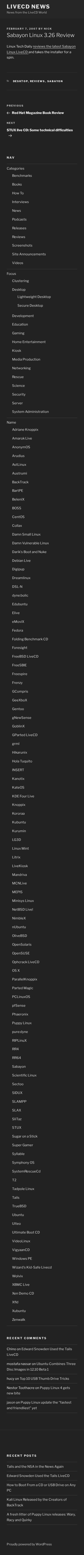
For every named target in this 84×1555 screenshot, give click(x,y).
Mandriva (19, 875)
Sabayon (55, 81)
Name (11, 422)
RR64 (16, 1058)
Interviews (20, 202)
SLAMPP (19, 1102)
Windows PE (22, 1259)
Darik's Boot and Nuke (29, 552)
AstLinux (19, 465)
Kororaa (18, 813)
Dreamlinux (21, 578)
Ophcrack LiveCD (25, 962)
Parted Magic (22, 988)
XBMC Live (21, 1285)
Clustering (20, 281)
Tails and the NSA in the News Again (35, 1467)
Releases (19, 228)
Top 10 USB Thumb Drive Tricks (44, 1379)
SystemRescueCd (26, 1171)
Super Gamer (22, 1145)
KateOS (18, 787)
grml (15, 744)
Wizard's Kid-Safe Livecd (32, 1267)
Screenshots (22, 245)
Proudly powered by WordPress (29, 1544)
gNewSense (21, 718)
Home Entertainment (29, 342)
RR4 (15, 1049)
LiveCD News (28, 6)
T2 (14, 1180)
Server (17, 403)
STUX (16, 1128)
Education (20, 324)
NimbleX (19, 918)
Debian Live (21, 561)
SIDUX (17, 1093)
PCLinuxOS (21, 997)
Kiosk (16, 351)
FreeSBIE (19, 665)
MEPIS (17, 892)
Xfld (15, 1302)
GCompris (20, 691)
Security (19, 394)
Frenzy (17, 683)
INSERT (18, 770)
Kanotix (18, 779)
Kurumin (19, 831)
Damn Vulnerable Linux (30, 543)
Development (23, 316)
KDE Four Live (23, 796)
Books (17, 184)
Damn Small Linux (26, 534)
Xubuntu (19, 1311)
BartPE (17, 491)
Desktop (20, 81)
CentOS (18, 517)
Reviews (37, 81)
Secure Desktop (30, 306)
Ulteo (16, 1224)
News (16, 211)
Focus (11, 274)
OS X (16, 971)
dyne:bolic (20, 595)
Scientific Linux (24, 1075)
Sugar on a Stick (24, 1136)
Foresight (19, 648)
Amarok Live (22, 438)
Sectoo (18, 1084)
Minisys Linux (23, 901)
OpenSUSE (21, 953)
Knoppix (18, 805)
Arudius (18, 456)
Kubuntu (19, 822)
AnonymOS (21, 447)
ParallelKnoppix (24, 979)
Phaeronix (20, 1014)
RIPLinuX (19, 1041)
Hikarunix (19, 752)
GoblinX (18, 726)
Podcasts (19, 219)
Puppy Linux (22, 1023)
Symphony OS (23, 1163)
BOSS (16, 508)
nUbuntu (19, 927)
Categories (15, 168)
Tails (15, 1198)
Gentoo (18, 709)
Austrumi (19, 473)
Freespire (19, 674)
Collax (17, 526)
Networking (21, 368)
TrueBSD (19, 1206)
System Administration (30, 412)
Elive (16, 613)
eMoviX (18, 622)
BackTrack (20, 482)
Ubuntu (18, 1215)
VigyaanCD (21, 1250)
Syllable (18, 1154)
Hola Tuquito (22, 761)
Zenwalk (18, 1320)
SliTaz (17, 1119)
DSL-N (17, 587)
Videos (17, 263)
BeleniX (18, 499)
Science (18, 386)
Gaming (18, 333)
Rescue (18, 377)
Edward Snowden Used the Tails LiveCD (38, 1476)
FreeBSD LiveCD (25, 656)
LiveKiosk (20, 866)
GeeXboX (19, 700)
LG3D (16, 840)
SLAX (16, 1110)
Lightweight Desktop (34, 297)
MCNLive (19, 883)
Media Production (26, 359)
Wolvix (17, 1276)
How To (18, 193)
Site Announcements (29, 254)
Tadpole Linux (23, 1189)
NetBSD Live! (22, 910)
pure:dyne (20, 1032)
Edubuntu (20, 604)
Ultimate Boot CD (26, 1232)
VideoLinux (21, 1241)
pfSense (19, 1006)
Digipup (18, 569)
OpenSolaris (22, 945)
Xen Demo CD (23, 1293)
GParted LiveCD (25, 735)
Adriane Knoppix (25, 430)
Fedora (17, 630)
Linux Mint (20, 848)
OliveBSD (19, 936)
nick (48, 28)
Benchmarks (22, 176)
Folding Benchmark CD (30, 639)
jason (11, 1402)
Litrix (16, 857)
